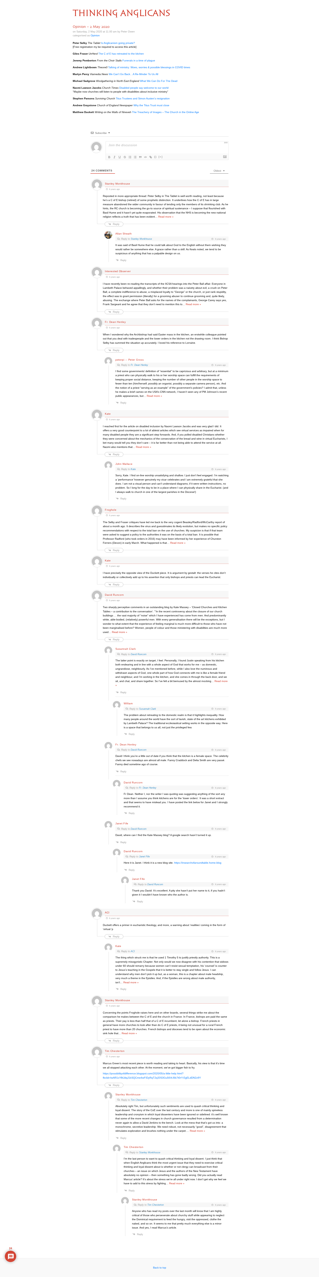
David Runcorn (138, 654)
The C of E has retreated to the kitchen (121, 53)
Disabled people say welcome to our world (144, 87)
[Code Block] (145, 157)
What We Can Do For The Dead (158, 80)
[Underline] (119, 157)
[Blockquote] (140, 157)
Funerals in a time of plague (138, 60)
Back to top (159, 1267)
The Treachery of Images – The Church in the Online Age (165, 112)
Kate (133, 469)
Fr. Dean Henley (139, 365)
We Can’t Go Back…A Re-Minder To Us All (133, 74)
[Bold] (109, 157)
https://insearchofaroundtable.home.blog (197, 862)
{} (155, 156)
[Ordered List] (130, 157)
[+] (161, 156)
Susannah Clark (125, 648)
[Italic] (114, 157)
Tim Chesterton (115, 1050)
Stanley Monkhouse (117, 183)
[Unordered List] (135, 157)
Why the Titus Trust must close (151, 105)
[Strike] (124, 157)
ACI (133, 951)
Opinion (95, 35)
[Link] (150, 157)
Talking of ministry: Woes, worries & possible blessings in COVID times (149, 67)
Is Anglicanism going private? (118, 42)
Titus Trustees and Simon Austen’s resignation (143, 98)
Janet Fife (144, 856)
